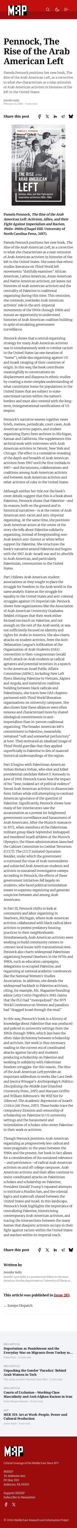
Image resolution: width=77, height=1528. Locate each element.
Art (6, 1410)
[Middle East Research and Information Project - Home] (17, 9)
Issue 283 (61, 1295)
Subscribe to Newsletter (19, 1497)
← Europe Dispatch (18, 1306)
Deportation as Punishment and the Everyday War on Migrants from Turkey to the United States (37, 1352)
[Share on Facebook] (39, 116)
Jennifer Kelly (11, 100)
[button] (48, 9)
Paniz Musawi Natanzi (16, 1401)
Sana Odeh (42, 1379)
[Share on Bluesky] (71, 116)
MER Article (12, 1344)
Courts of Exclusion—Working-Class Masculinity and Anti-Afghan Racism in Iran (38, 1394)
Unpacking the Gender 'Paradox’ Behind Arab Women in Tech (35, 1372)
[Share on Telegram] (63, 116)
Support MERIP (14, 1493)
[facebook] (6, 1504)
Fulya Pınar (10, 1357)
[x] (13, 1504)
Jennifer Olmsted (25, 1379)
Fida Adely (9, 1379)
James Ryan (10, 1423)
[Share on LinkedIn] (55, 116)
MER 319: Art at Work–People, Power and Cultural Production (35, 1416)
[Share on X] (47, 116)
